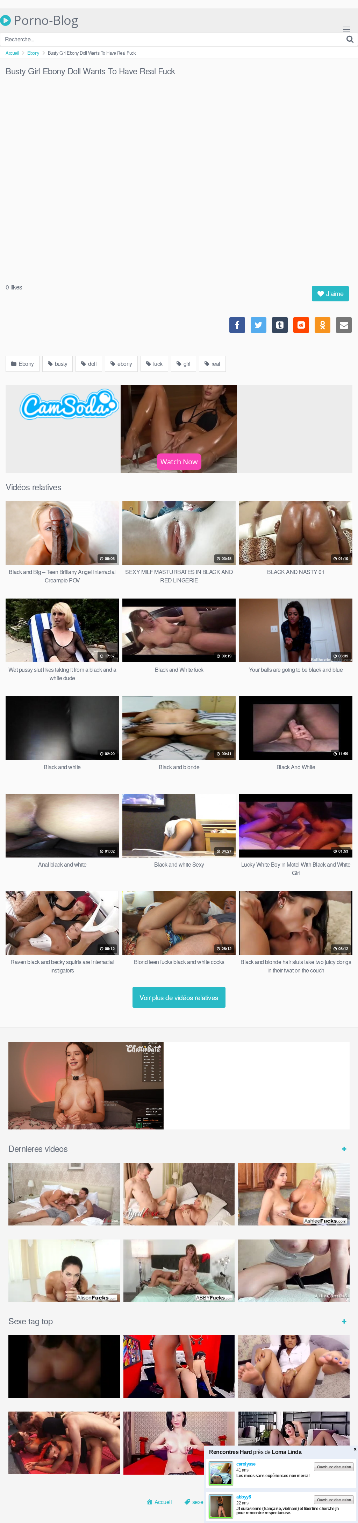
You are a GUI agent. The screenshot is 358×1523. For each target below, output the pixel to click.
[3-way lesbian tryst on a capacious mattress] (179, 1270)
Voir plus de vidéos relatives (179, 997)
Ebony (33, 52)
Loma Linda (286, 1516)
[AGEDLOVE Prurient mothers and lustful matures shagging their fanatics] (64, 1194)
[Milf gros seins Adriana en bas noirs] (294, 1443)
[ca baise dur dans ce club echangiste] (64, 1443)
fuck (157, 364)
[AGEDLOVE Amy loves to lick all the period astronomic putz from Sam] (179, 1194)
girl (186, 364)
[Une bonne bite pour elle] (179, 1443)
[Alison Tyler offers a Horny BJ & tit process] (64, 1270)
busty (60, 364)
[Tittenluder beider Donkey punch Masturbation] (294, 1270)
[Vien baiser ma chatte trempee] (294, 1366)
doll (92, 364)
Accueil (12, 52)
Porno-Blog (44, 20)
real (215, 364)
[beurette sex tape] (64, 1366)
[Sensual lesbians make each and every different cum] (294, 1194)
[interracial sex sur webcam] (179, 1366)
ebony (124, 364)
